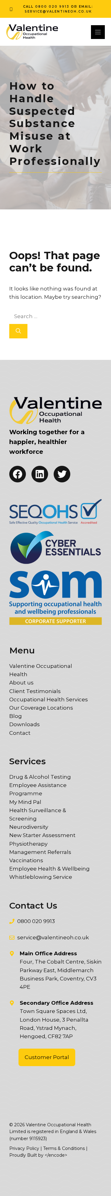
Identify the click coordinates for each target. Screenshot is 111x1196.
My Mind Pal (25, 802)
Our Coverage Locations (41, 708)
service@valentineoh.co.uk (58, 12)
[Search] (18, 331)
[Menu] (98, 32)
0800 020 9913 (52, 7)
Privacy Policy (24, 1148)
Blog (15, 716)
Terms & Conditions (64, 1148)
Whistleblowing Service (40, 877)
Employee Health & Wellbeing (49, 869)
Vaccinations (26, 860)
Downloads (24, 724)
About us (21, 683)
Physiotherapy (28, 844)
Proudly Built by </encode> (38, 1155)
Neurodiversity (28, 827)
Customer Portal (47, 1057)
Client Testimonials (35, 691)
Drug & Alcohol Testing (40, 777)
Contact (20, 733)
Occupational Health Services (48, 699)
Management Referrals (40, 852)
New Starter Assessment (42, 835)
